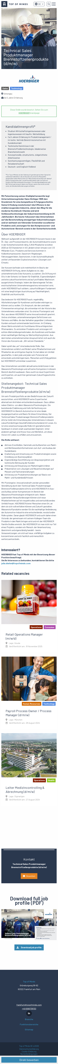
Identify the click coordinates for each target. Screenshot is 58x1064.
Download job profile (31, 947)
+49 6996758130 (29, 1008)
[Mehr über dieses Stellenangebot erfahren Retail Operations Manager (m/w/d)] (29, 616)
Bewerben (30, 876)
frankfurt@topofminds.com (29, 1004)
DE (39, 4)
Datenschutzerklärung (29, 1049)
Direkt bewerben (29, 1059)
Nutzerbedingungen (29, 1054)
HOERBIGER (24, 113)
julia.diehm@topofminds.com (15, 563)
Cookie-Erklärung (29, 1052)
